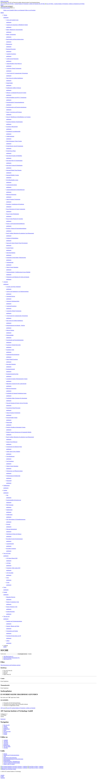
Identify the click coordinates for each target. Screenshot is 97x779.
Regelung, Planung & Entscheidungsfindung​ (16, 228)
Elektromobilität (9, 335)
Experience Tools (10, 349)
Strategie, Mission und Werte (12, 626)
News (7, 577)
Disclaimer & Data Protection (10, 757)
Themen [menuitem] (5, 15)
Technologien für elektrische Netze (14, 446)
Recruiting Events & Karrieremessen (14, 538)
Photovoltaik (9, 422)
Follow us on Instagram (19, 10)
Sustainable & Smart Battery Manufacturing (16, 257)
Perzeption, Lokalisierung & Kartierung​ (15, 204)
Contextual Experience (11, 306)
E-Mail (2, 776)
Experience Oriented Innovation (13, 344)
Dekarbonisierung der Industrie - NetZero (15, 325)
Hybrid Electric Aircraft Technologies (14, 146)
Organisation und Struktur (12, 631)
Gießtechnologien (10, 136)
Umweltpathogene (10, 456)
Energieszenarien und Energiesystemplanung (16, 107)
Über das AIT (6, 725)
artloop (7, 640)
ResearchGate (6, 745)
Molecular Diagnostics (11, 194)
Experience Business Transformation (14, 121)
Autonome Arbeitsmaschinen (12, 301)
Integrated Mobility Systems (12, 175)
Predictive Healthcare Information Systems (15, 427)
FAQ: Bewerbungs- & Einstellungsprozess (15, 519)
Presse (4, 730)
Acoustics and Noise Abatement (13, 286)
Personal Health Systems (11, 417)
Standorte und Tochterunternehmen (14, 621)
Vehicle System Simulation (12, 267)
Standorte (3, 777)
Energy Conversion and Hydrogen (14, 112)
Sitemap (5, 753)
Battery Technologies (11, 34)
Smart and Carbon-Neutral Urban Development (17, 243)
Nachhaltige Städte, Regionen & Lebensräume (16, 398)
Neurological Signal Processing (13, 408)
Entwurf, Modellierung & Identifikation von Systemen (18, 117)
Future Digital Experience (12, 359)
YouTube (5, 741)
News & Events (7, 731)
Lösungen (5, 727)
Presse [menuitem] (4, 587)
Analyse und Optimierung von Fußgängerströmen (17, 291)
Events (7, 582)
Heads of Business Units (11, 606)
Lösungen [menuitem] (5, 281)
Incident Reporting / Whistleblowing (11, 761)
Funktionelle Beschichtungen (12, 354)
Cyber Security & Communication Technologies (17, 73)
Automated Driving (10, 296)
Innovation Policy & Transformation (14, 160)
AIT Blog (8, 563)
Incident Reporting (10, 611)
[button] (2, 5)
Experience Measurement (12, 126)
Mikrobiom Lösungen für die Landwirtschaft (16, 383)
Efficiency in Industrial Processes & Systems (16, 92)
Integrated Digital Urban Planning (13, 170)
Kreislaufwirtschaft (10, 369)
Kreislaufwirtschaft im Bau (12, 374)
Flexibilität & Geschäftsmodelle (13, 131)
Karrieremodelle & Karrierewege (13, 500)
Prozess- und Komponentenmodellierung (15, 223)
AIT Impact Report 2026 (11, 558)
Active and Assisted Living (12, 20)
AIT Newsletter (9, 572)
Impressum (3, 719)
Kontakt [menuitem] (5, 592)
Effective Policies (10, 330)
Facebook (5, 742)
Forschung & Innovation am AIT (13, 635)
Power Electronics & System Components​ (15, 209)
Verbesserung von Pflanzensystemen (14, 471)
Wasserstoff (8, 480)
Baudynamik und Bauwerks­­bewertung (15, 39)
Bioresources (9, 44)
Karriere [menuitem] (5, 490)
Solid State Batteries (10, 252)
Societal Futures (9, 247)
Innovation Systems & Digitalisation (14, 165)
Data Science (7, 659)
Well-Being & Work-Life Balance (13, 534)
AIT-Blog (5, 747)
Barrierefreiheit (6, 760)
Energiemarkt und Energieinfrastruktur (15, 340)
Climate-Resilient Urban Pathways (14, 63)
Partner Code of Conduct (9, 764)
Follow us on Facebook (30, 10)
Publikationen (6, 729)
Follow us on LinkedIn (8, 10)
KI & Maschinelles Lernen (12, 180)
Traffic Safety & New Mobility (13, 451)
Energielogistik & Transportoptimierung (15, 102)
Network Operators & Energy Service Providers (17, 403)
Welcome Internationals (11, 529)
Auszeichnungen (10, 543)
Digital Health (9, 83)
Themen (5, 726)
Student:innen (9, 509)
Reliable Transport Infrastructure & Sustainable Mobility (18, 432)
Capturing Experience (11, 53)
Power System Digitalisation (12, 214)
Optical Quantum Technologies (13, 199)
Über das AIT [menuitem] (6, 616)
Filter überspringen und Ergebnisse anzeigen (10, 665)
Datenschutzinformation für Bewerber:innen (13, 759)
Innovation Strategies (11, 364)
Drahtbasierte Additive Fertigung (13, 87)
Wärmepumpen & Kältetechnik (13, 475)
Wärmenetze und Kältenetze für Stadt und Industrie (17, 277)
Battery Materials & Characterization (14, 29)
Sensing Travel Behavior (11, 441)
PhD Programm (9, 504)
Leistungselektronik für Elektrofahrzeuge (15, 189)
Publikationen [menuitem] (6, 485)
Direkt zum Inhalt (4, 1)
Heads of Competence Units (12, 601)
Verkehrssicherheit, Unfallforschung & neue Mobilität (18, 272)
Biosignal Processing (11, 49)
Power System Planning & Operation (14, 218)
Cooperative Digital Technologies (13, 68)
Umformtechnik (9, 262)
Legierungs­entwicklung (11, 184)
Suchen (2, 653)
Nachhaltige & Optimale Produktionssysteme (16, 393)
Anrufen (2, 775)
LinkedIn (5, 740)
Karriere (5, 732)
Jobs (7, 495)
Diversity (8, 524)
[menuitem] (49, 17)
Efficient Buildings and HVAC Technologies (16, 97)
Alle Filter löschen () (8, 656)
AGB (4, 756)
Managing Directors (10, 597)
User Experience (10, 461)
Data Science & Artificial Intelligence (14, 78)
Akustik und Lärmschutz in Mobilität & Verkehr (17, 24)
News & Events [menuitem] (7, 553)
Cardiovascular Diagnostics (12, 58)
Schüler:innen (9, 514)
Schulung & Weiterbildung (12, 238)
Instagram (5, 744)
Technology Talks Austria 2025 (13, 568)
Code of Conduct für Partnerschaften (11, 762)
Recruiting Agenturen (11, 548)
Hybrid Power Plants (11, 150)
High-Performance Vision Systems (14, 141)
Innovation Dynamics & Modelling (14, 155)
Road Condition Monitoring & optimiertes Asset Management (20, 233)
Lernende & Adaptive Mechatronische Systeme (16, 378)
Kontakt (5, 734)
